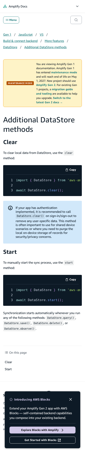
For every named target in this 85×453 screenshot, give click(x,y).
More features (54, 41)
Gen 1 (7, 34)
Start (10, 251)
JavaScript (25, 34)
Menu (13, 20)
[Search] (76, 20)
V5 (41, 34)
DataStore (10, 47)
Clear (10, 142)
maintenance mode (64, 72)
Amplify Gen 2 (45, 85)
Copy (74, 170)
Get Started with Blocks (40, 440)
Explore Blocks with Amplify (40, 430)
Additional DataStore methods (45, 47)
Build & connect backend (20, 41)
